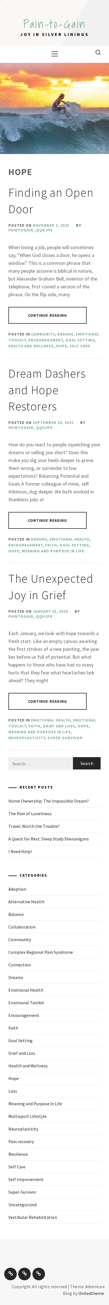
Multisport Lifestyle (27, 1116)
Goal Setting (80, 340)
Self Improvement (26, 1179)
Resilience (18, 1154)
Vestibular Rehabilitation (32, 1217)
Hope (61, 345)
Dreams (65, 334)
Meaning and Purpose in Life (53, 550)
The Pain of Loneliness (30, 813)
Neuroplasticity (26, 737)
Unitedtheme (91, 1293)
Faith (51, 545)
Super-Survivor (65, 737)
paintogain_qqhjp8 (30, 230)
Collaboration (21, 927)
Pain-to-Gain (54, 24)
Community (43, 334)
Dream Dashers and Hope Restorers (47, 390)
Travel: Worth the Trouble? (34, 826)
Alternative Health (26, 901)
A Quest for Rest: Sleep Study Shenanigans (48, 839)
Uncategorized (22, 1204)
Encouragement (46, 340)
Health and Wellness (31, 345)
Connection (19, 965)
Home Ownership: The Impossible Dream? (48, 801)
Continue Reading (47, 315)
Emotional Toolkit (26, 1002)
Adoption (17, 889)
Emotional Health (69, 539)
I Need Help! (20, 851)
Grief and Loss (59, 726)
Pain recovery (21, 1141)
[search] (98, 52)
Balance (16, 914)
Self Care (80, 345)
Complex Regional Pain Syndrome (40, 952)
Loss (12, 1091)
